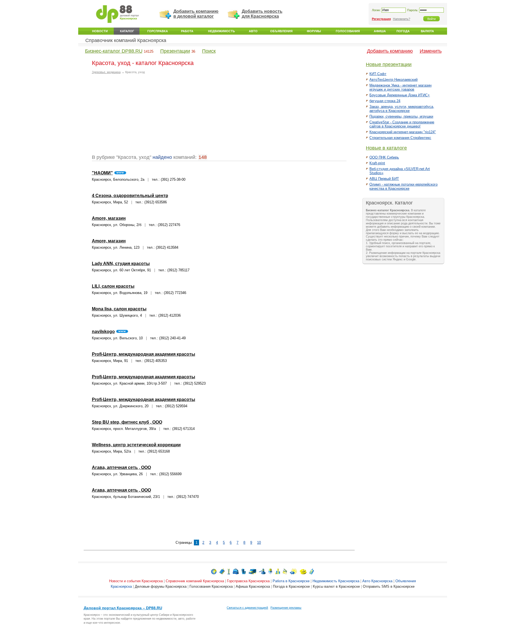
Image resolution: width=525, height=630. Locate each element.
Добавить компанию (390, 51)
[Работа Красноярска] (235, 571)
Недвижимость (221, 31)
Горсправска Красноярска (248, 581)
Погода (403, 31)
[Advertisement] (138, 116)
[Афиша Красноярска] (284, 571)
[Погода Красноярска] (293, 571)
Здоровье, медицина (106, 72)
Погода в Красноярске (291, 586)
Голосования (348, 31)
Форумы (314, 31)
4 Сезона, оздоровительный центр (130, 195)
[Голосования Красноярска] (277, 571)
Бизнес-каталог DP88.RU (113, 51)
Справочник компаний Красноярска (125, 40)
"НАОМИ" (102, 173)
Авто (253, 31)
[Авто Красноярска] (252, 571)
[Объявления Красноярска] (262, 571)
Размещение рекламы (285, 607)
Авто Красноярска (377, 581)
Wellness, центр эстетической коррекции (136, 444)
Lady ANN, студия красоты (121, 263)
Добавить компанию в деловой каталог (195, 14)
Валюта (427, 31)
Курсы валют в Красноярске (336, 586)
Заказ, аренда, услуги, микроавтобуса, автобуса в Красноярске (401, 109)
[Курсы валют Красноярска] (303, 571)
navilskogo (103, 331)
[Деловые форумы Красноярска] (270, 571)
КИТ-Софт (377, 74)
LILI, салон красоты (113, 286)
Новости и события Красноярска (136, 581)
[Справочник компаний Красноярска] (222, 571)
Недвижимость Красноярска (336, 581)
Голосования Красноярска (211, 586)
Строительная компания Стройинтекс (400, 138)
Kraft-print (377, 163)
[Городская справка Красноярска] (228, 571)
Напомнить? (401, 18)
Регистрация (381, 18)
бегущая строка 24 (384, 101)
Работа (187, 31)
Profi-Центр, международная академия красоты (143, 354)
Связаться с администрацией (247, 607)
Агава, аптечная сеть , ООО (121, 467)
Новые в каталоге (386, 148)
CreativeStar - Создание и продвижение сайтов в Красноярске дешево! (401, 124)
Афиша (380, 31)
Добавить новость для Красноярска (262, 14)
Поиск (209, 51)
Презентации (175, 51)
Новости (100, 31)
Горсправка (157, 31)
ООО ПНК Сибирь (384, 157)
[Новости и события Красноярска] (214, 571)
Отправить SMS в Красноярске (389, 586)
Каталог (127, 31)
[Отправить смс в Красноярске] (311, 571)
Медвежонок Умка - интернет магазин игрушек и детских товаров (400, 87)
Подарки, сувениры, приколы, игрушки (401, 116)
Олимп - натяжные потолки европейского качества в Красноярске (403, 186)
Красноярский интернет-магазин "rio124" (402, 132)
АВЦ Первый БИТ (384, 179)
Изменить (431, 51)
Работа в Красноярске (291, 581)
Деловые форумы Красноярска (160, 586)
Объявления (281, 31)
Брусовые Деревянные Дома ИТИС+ (399, 95)
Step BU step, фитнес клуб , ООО (127, 422)
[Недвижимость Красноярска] (243, 571)
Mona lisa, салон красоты (119, 309)
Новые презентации (389, 64)
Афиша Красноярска (253, 586)
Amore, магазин (109, 218)
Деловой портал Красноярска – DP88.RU (123, 608)
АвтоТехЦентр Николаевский (393, 80)
